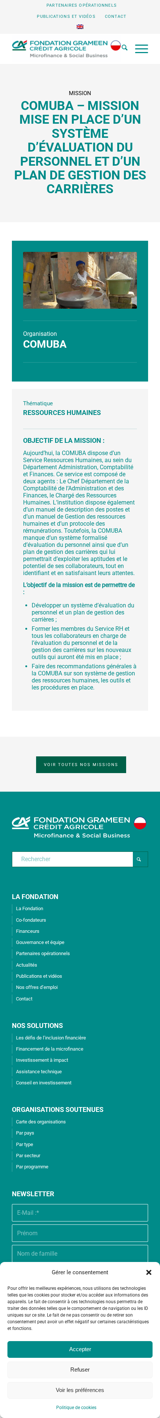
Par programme (32, 1166)
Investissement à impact (42, 1060)
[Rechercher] (121, 49)
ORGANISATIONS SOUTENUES (57, 1109)
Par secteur (28, 1155)
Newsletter (33, 1194)
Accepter (80, 1349)
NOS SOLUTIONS (37, 1025)
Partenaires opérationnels (82, 5)
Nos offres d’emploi (37, 987)
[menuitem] (82, 5)
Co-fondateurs (31, 920)
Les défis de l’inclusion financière (51, 1038)
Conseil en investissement (43, 1083)
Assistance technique (39, 1071)
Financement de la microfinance (49, 1049)
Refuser (80, 1369)
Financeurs (27, 931)
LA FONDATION (35, 897)
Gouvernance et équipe (40, 942)
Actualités (26, 965)
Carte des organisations (41, 1122)
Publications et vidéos (66, 16)
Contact (116, 16)
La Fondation (29, 908)
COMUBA (45, 344)
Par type (24, 1144)
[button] (149, 1272)
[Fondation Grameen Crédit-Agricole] (66, 49)
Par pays (25, 1133)
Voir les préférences (80, 1390)
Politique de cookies (76, 1407)
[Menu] (138, 49)
